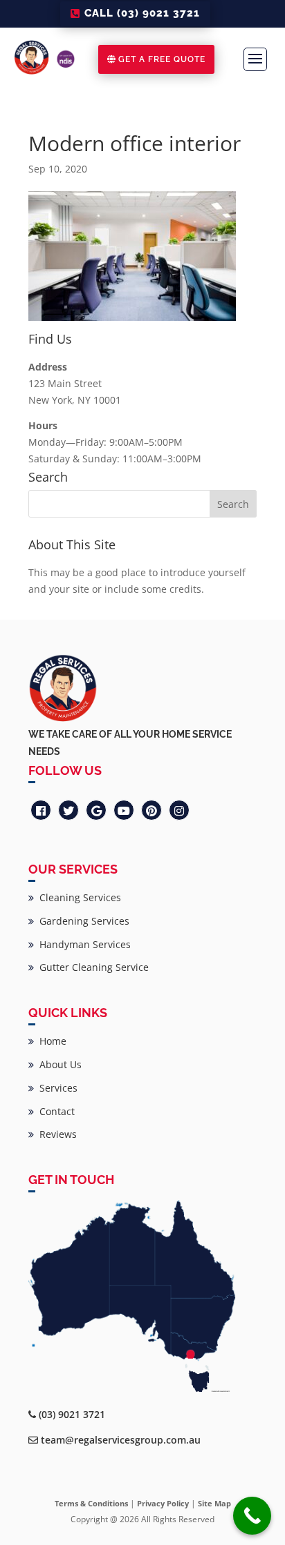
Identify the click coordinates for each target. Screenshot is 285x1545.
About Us (58, 1064)
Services (55, 1087)
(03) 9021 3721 (72, 1414)
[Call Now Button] (252, 1516)
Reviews (55, 1134)
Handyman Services (82, 944)
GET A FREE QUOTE (161, 59)
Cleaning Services (77, 897)
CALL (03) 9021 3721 (142, 13)
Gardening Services (81, 920)
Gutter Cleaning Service (91, 967)
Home (50, 1040)
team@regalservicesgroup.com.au (121, 1439)
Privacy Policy (163, 1503)
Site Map (214, 1503)
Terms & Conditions (91, 1503)
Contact (54, 1111)
